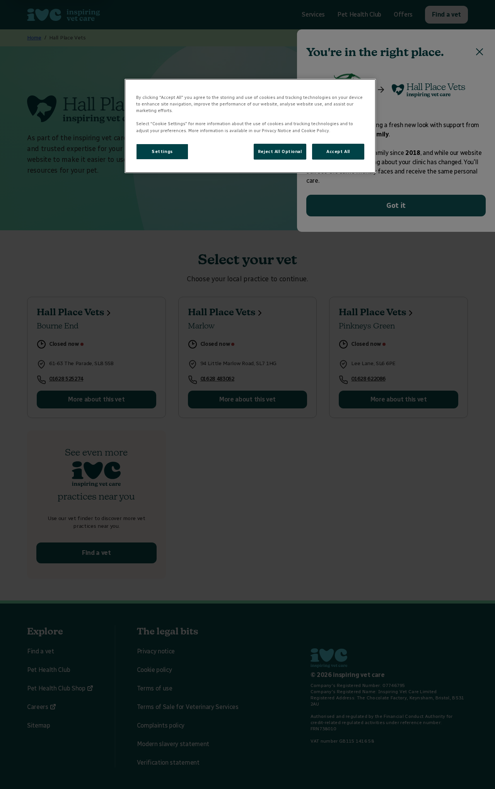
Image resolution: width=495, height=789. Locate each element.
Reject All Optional (280, 151)
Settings (162, 151)
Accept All (338, 151)
